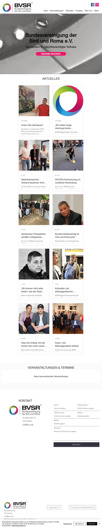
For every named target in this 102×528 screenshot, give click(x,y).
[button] (51, 54)
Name (56, 405)
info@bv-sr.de (8, 516)
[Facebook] (92, 4)
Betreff (56, 420)
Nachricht (57, 428)
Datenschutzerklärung (19, 525)
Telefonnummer (59, 412)
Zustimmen (92, 524)
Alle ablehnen (79, 524)
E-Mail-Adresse (82, 405)
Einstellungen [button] (68, 524)
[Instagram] (97, 4)
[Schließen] (99, 523)
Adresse (80, 412)
